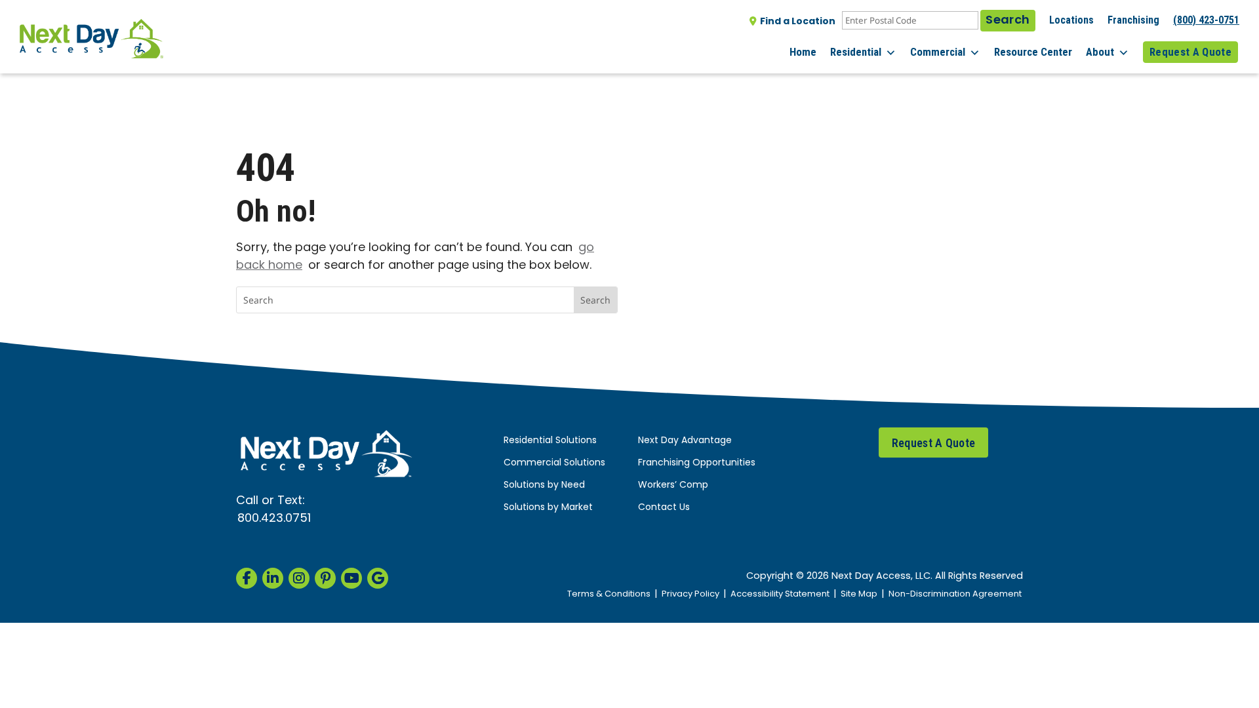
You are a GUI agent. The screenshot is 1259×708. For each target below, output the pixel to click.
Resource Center (1033, 51)
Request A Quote (1190, 51)
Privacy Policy (690, 594)
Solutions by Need (544, 485)
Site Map (859, 594)
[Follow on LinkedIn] (272, 578)
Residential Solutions (550, 440)
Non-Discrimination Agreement (955, 594)
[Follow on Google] (377, 578)
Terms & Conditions (608, 594)
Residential (855, 51)
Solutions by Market (548, 507)
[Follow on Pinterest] (325, 578)
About (1100, 51)
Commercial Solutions (554, 463)
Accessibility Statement (779, 594)
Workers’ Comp (673, 485)
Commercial (937, 51)
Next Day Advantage (685, 440)
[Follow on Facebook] (246, 578)
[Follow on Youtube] (351, 578)
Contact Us (664, 507)
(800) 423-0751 (1206, 20)
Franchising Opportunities (696, 463)
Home (802, 51)
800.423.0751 (274, 518)
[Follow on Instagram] (299, 578)
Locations (1071, 20)
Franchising (1133, 20)
